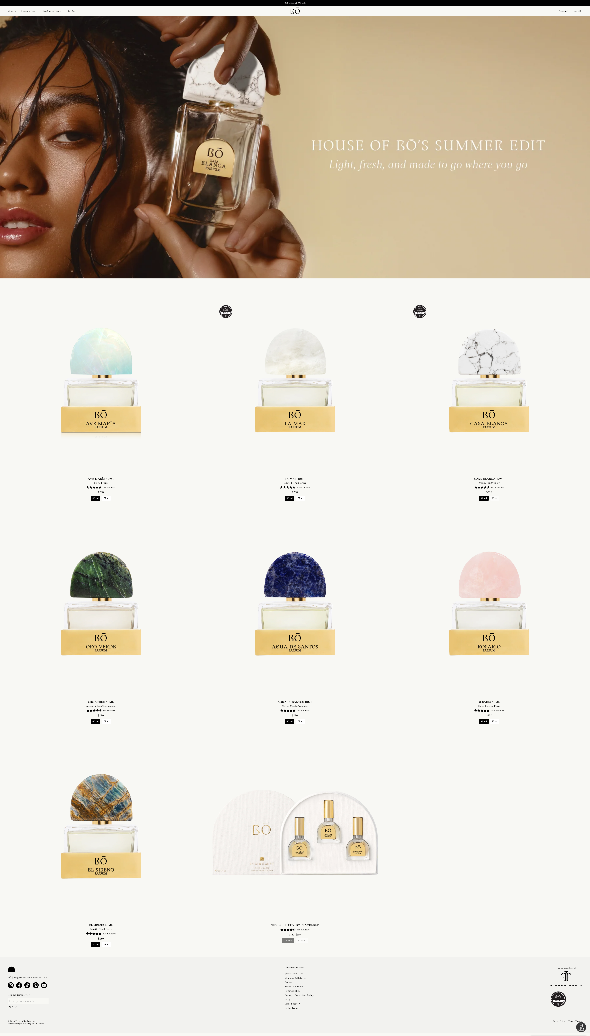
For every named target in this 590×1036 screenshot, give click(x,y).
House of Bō (28, 11)
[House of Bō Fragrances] (295, 10)
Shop (10, 11)
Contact (289, 982)
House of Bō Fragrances (26, 1021)
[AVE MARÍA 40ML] (101, 381)
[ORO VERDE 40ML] (101, 604)
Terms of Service (294, 986)
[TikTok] (27, 985)
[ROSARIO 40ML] (489, 604)
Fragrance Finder (52, 11)
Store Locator (292, 1003)
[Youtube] (44, 985)
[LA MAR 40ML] (295, 381)
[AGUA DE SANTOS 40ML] (295, 604)
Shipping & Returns (295, 978)
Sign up (12, 1006)
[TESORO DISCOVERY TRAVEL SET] (295, 827)
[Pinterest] (36, 985)
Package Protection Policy (299, 995)
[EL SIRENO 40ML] (101, 827)
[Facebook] (19, 985)
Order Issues (291, 1008)
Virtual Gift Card (294, 973)
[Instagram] (11, 985)
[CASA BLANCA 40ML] (489, 381)
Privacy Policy (559, 1021)
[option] (295, 3)
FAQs (288, 999)
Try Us (71, 11)
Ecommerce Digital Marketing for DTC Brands (26, 1023)
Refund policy (292, 990)
